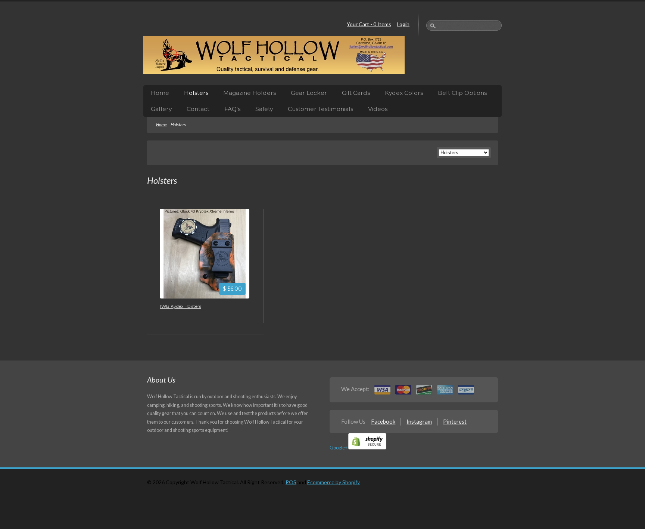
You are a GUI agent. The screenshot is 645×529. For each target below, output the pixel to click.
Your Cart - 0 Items (369, 24)
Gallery (161, 108)
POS (291, 482)
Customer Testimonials (320, 108)
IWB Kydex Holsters (180, 306)
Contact (198, 108)
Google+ (339, 448)
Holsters (196, 92)
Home (160, 92)
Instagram (419, 421)
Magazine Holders (249, 92)
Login (403, 24)
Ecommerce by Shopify (333, 482)
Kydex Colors (404, 92)
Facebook (383, 421)
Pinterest (455, 421)
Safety (264, 108)
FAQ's (232, 108)
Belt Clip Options (462, 92)
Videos (377, 108)
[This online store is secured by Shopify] (367, 448)
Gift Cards (356, 92)
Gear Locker (309, 92)
